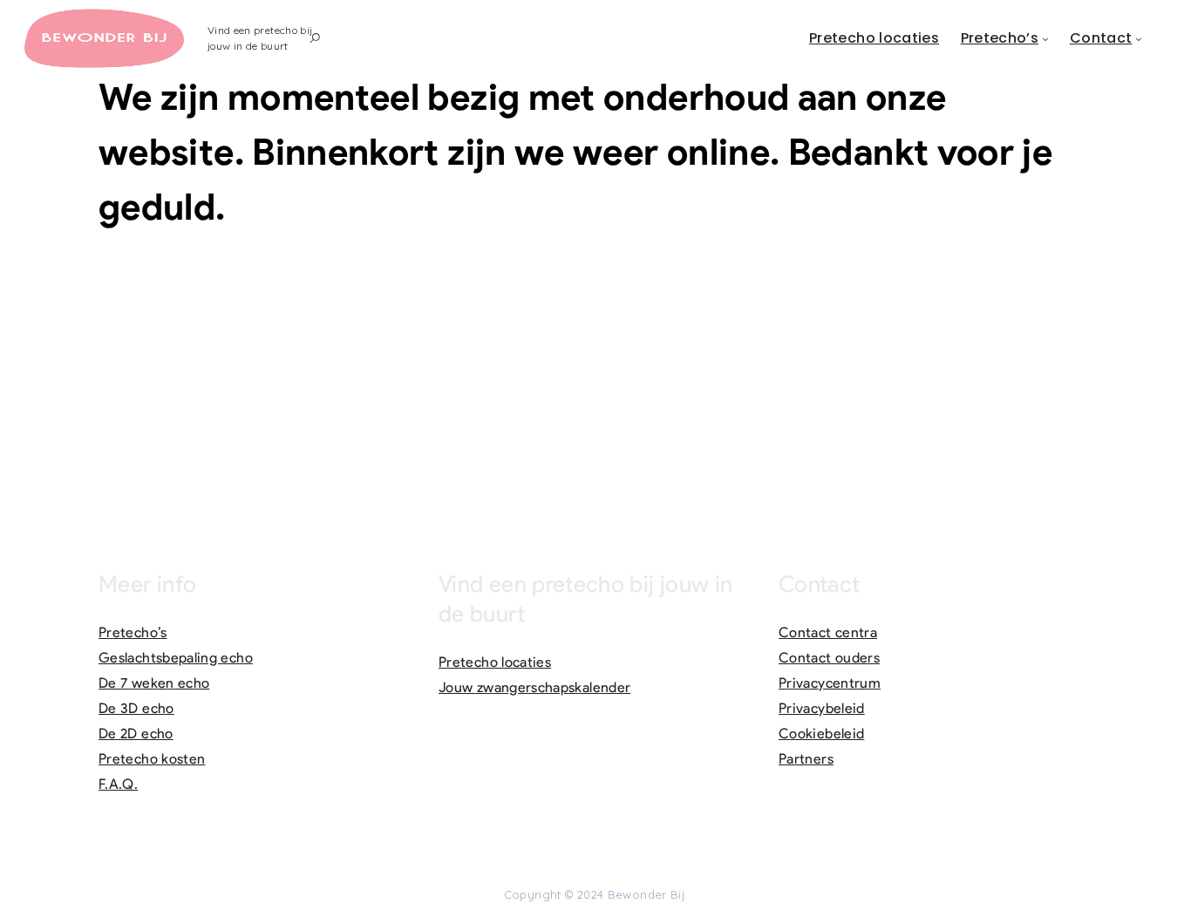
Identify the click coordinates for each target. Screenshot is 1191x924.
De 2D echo (136, 733)
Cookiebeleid (821, 733)
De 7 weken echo (154, 683)
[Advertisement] (595, 374)
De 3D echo (136, 708)
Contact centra (828, 632)
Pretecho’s (1000, 38)
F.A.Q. (118, 784)
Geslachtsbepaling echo (176, 657)
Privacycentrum (830, 683)
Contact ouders (829, 657)
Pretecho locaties (874, 38)
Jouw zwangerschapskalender (534, 687)
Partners (806, 759)
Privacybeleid (822, 708)
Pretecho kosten (152, 759)
